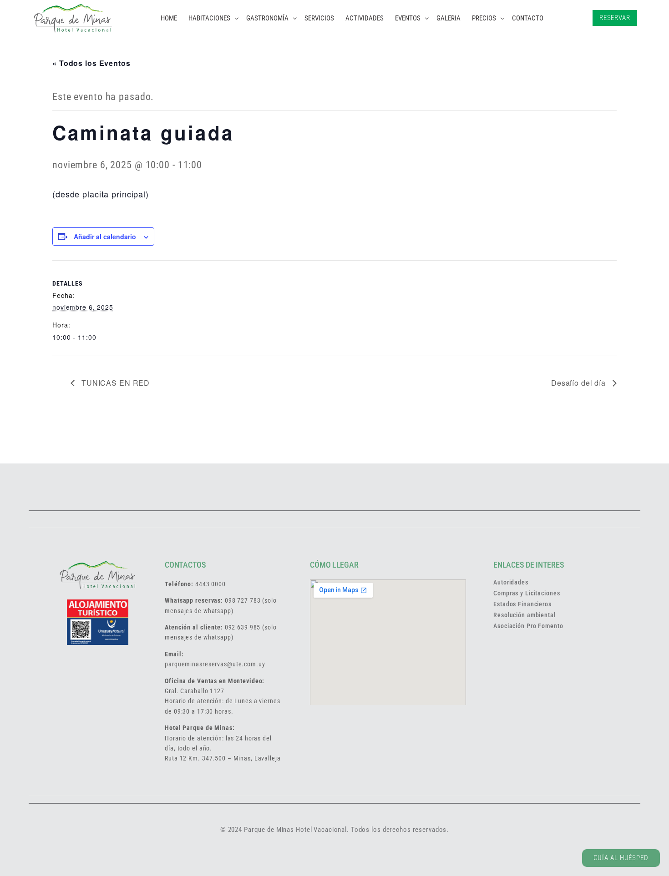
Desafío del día (579, 383)
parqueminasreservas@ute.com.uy (215, 664)
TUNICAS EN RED (114, 383)
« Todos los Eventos (91, 63)
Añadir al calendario (105, 236)
